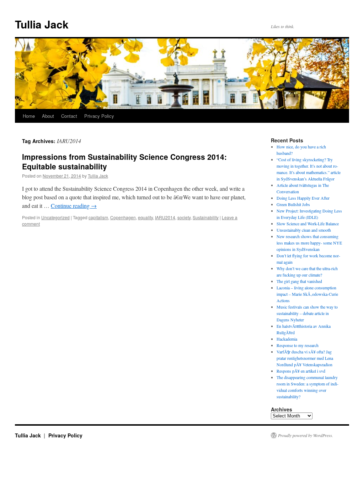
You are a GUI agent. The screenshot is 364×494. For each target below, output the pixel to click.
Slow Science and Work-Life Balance (308, 223)
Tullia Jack (42, 24)
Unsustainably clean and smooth (304, 230)
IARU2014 (165, 217)
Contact (69, 115)
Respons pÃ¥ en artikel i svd (301, 371)
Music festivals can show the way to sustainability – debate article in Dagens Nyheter (307, 313)
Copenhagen (123, 217)
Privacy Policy (99, 115)
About (48, 115)
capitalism (98, 217)
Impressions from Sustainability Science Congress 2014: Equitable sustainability (124, 161)
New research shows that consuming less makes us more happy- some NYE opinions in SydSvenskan (309, 242)
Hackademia (287, 339)
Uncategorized (55, 217)
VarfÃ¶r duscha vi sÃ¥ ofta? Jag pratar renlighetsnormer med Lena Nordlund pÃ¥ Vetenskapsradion (305, 358)
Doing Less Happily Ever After (303, 198)
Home (29, 115)
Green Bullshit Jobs (293, 204)
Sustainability (206, 217)
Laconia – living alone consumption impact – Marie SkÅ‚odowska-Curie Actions (307, 294)
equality (145, 217)
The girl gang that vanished (299, 281)
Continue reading (74, 205)
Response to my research (297, 345)
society (184, 217)
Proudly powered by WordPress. (305, 435)
